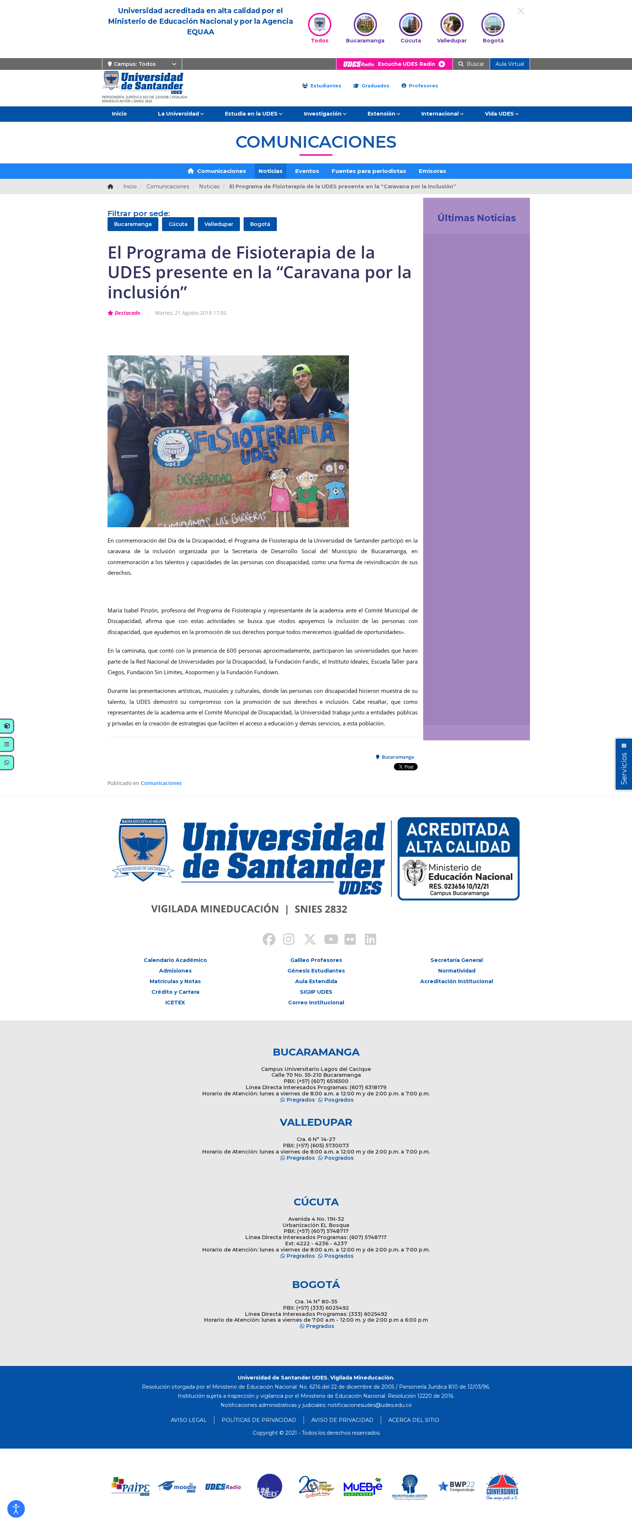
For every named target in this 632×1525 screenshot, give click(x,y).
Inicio (119, 113)
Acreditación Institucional (456, 981)
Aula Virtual (510, 64)
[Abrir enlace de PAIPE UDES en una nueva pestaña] (131, 1487)
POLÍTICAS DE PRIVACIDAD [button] (259, 1420)
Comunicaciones (221, 170)
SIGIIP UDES (316, 991)
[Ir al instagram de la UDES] (285, 940)
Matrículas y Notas (175, 981)
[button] (16, 1509)
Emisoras (432, 170)
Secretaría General (456, 960)
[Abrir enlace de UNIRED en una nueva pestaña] (270, 1487)
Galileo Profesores (316, 960)
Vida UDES (499, 113)
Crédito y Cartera (175, 991)
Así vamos (449, 711)
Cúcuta (178, 224)
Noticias (271, 170)
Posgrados (339, 1099)
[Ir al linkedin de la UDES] (367, 940)
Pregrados (301, 1099)
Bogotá (260, 224)
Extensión (381, 113)
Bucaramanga (133, 224)
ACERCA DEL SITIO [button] (413, 1420)
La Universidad (178, 113)
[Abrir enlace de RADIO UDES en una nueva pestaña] (224, 1487)
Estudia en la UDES (251, 113)
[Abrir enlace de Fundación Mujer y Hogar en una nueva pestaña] (316, 1487)
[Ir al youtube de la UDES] (326, 940)
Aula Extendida (316, 981)
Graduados (375, 85)
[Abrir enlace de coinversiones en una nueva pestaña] (502, 1487)
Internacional (440, 113)
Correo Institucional (316, 1002)
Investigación (323, 113)
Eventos (307, 170)
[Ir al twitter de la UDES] (305, 940)
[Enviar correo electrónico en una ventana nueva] (370, 1405)
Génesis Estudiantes (316, 970)
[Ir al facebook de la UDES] (264, 940)
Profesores (422, 85)
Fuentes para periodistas (369, 170)
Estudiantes (325, 85)
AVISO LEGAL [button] (189, 1420)
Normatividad (456, 970)
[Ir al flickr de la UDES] (346, 940)
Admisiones (175, 970)
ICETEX (175, 1002)
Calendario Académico (175, 960)
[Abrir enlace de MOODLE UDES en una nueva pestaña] (177, 1487)
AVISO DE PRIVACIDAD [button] (342, 1420)
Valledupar (218, 224)
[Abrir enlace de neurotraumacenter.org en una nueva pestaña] (409, 1487)
